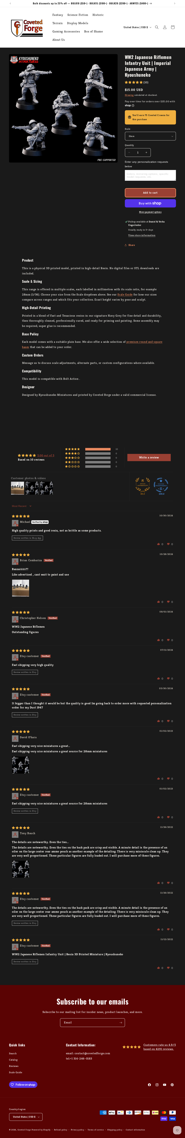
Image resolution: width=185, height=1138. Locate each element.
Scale (127, 128)
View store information (141, 235)
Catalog (13, 1059)
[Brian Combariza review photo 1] (20, 588)
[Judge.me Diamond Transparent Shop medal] (161, 485)
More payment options (150, 212)
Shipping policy (114, 1129)
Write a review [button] (149, 457)
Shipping (129, 95)
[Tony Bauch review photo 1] (20, 869)
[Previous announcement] (10, 3)
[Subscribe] (121, 1022)
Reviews (13, 1066)
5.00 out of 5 (45, 455)
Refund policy (60, 1129)
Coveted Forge (24, 1129)
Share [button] (131, 245)
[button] (157, 27)
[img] (21, 516)
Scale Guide (125, 294)
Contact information (135, 1129)
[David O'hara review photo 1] (20, 765)
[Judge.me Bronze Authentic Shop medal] (142, 485)
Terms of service (96, 1129)
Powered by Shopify (41, 1129)
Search (13, 1053)
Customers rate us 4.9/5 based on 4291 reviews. (159, 1047)
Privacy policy (77, 1129)
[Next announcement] (175, 3)
